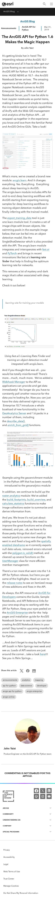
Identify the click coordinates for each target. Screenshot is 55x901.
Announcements (8, 28)
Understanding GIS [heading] (11, 820)
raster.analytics (11, 495)
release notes (14, 582)
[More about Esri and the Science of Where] (8, 796)
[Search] (44, 4)
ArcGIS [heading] (6, 808)
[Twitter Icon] (21, 672)
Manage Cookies (11, 886)
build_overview (36, 499)
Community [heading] (8, 814)
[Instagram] (42, 796)
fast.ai (45, 249)
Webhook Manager (13, 381)
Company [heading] (7, 826)
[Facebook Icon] (28, 672)
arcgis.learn (19, 180)
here (42, 654)
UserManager (10, 560)
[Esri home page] (8, 4)
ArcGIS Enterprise (17, 612)
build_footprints (16, 499)
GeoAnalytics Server (14, 413)
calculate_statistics (13, 503)
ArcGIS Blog (9, 11)
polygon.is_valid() (22, 553)
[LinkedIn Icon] (34, 672)
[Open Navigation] (51, 4)
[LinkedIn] (49, 790)
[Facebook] (36, 790)
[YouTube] (49, 796)
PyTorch (12, 253)
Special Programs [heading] (11, 832)
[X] (42, 790)
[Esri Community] (36, 796)
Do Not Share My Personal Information (20, 893)
